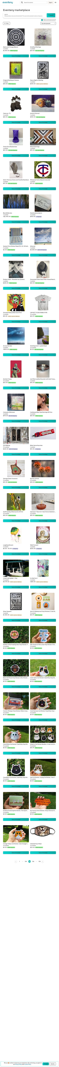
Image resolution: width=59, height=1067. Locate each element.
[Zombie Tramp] (16, 369)
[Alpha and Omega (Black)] (16, 37)
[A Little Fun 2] (43, 568)
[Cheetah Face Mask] (43, 833)
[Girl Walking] (16, 435)
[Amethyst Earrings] (43, 37)
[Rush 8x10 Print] (43, 468)
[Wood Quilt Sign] (43, 136)
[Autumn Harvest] (43, 103)
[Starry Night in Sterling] (43, 70)
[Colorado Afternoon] (16, 402)
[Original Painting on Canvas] (16, 70)
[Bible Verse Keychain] (43, 435)
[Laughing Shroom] (16, 535)
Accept (46, 1064)
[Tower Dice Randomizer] (16, 136)
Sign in (50, 2)
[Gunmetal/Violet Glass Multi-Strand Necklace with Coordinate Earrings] (43, 269)
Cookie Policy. (27, 1064)
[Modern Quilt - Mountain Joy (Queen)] (16, 269)
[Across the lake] (16, 335)
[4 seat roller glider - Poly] (16, 568)
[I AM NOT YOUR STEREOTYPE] (43, 302)
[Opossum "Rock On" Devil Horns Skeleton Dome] (43, 501)
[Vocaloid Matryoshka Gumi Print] (16, 302)
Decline (53, 1064)
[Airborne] (43, 236)
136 (33, 861)
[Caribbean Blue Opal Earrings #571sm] (43, 402)
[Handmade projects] (43, 203)
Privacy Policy (18, 1064)
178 (39, 861)
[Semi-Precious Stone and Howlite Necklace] (16, 169)
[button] (33, 2)
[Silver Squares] (16, 601)
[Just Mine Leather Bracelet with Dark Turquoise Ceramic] (43, 369)
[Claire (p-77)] (16, 103)
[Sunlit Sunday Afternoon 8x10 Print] (16, 501)
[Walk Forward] (43, 535)
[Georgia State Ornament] (16, 468)
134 (26, 861)
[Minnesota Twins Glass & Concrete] (43, 169)
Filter (7, 23)
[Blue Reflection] (16, 203)
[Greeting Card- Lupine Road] (43, 335)
